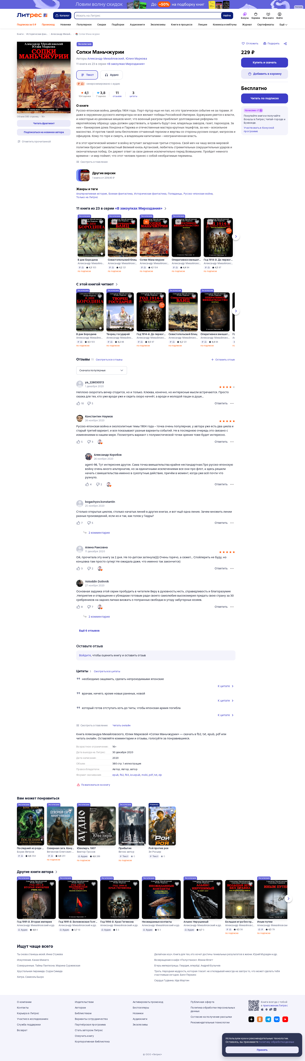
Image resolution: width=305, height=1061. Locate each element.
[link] (151, 382)
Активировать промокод (148, 1002)
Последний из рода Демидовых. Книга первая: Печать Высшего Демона (30, 848)
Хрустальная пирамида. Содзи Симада (39, 971)
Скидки (101, 24)
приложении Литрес (275, 1005)
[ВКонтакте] (277, 1019)
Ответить (221, 403)
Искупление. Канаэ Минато (33, 960)
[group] (155, 384)
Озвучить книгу (84, 1035)
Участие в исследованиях (32, 1019)
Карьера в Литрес (28, 1013)
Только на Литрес (87, 197)
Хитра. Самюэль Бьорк (30, 976)
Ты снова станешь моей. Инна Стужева (40, 954)
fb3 (127, 774)
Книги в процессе (181, 24)
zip (160, 774)
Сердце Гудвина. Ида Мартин (171, 980)
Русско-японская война (198, 193)
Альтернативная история (91, 193)
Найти (227, 15)
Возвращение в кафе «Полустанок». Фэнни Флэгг (183, 960)
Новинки (65, 24)
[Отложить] (101, 221)
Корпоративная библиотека (92, 1041)
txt (155, 774)
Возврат (22, 1030)
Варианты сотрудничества (91, 1019)
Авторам (80, 1007)
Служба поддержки (29, 1024)
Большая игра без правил (239, 921)
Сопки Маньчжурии (152, 259)
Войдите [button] (85, 655)
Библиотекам (83, 1013)
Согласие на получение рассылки (211, 1016)
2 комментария (99, 533)
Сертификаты (265, 24)
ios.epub (135, 774)
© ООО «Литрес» (152, 1054)
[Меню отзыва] (232, 403)
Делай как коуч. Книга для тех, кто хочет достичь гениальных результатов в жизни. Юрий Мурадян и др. (215, 954)
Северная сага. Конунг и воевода (60, 848)
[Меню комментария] (232, 484)
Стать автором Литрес (89, 1030)
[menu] (101, 370)
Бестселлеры (141, 1007)
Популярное (84, 24)
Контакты (23, 1007)
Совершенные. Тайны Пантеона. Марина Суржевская (48, 965)
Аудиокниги (137, 24)
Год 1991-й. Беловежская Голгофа (78, 921)
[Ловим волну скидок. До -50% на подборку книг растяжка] (152, 4)
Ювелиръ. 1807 (86, 848)
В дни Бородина (88, 259)
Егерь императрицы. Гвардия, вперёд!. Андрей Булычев (187, 965)
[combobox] (147, 15)
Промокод (48, 24)
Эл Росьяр (155, 851)
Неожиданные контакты (157, 921)
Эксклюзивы (158, 24)
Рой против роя (159, 848)
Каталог (65, 15)
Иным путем (265, 921)
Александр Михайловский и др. (91, 263)
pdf (151, 774)
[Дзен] (251, 1019)
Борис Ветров (25, 851)
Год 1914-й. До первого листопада (218, 259)
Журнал (247, 24)
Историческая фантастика (150, 193)
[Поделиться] (286, 43)
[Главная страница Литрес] (32, 15)
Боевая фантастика (121, 193)
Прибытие (125, 848)
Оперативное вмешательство (186, 259)
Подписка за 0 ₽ (26, 24)
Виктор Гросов (86, 851)
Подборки (118, 24)
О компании (24, 1002)
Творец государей (118, 334)
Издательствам (84, 1002)
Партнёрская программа (90, 1024)
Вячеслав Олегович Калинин (60, 851)
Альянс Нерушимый (196, 921)
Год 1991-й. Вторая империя (34, 921)
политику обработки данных (276, 1042)
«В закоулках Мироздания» (126, 64)
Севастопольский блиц (122, 259)
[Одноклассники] (260, 1019)
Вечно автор (126, 851)
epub (115, 774)
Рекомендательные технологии (210, 1022)
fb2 (122, 774)
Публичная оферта (202, 1002)
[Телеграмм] (268, 1019)
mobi (145, 774)
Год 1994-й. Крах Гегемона (117, 921)
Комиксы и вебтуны (225, 24)
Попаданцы (175, 193)
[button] (44, 123)
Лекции (202, 24)
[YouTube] (285, 1019)
